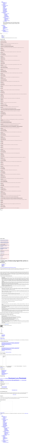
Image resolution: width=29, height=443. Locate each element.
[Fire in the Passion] (2, 150)
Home (2, 35)
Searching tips (2, 84)
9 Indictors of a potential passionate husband (6, 46)
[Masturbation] (2, 154)
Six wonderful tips (3, 54)
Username (1, 383)
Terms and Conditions (3, 130)
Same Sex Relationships (3, 181)
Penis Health (2, 185)
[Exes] (1, 116)
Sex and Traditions (3, 160)
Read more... (1, 48)
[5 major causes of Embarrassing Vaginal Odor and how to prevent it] (4, 240)
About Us (1, 147)
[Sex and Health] (2, 167)
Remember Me (2, 384)
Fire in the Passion (3, 151)
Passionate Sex (3, 335)
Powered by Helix (2, 412)
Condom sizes (2, 50)
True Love (1, 164)
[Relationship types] (2, 175)
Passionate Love (13, 378)
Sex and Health (2, 168)
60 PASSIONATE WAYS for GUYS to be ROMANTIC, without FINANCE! (11, 126)
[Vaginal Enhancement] (3, 70)
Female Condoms (2, 75)
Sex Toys (1, 88)
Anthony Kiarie (26, 413)
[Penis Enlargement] (2, 133)
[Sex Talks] (1, 255)
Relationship (9, 380)
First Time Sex (2, 92)
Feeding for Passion (3, 378)
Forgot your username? (4, 386)
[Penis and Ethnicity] (2, 192)
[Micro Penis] (2, 95)
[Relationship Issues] (2, 137)
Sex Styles (21, 380)
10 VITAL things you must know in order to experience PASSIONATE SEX (10, 343)
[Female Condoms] (2, 74)
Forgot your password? (4, 387)
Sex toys (3, 36)
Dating (1, 378)
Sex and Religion (2, 172)
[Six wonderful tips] (2, 53)
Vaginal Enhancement (3, 71)
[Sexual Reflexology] (2, 112)
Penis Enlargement (3, 134)
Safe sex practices (2, 206)
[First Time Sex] (2, 91)
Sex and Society (16, 380)
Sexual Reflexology (3, 113)
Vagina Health (3, 334)
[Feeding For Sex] (2, 57)
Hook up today (14, 394)
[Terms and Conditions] (3, 129)
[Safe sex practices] (2, 205)
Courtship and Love (3, 189)
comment (3, 265)
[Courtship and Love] (2, 188)
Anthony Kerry (2, 338)
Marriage (6, 378)
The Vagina (3, 37)
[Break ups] (1, 99)
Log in (1, 385)
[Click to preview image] (8, 267)
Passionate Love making (3, 105)
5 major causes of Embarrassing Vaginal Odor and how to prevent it (10, 109)
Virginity (1, 202)
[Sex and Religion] (2, 171)
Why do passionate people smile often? (6, 122)
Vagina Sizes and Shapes (4, 67)
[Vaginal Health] (2, 61)
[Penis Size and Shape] (3, 40)
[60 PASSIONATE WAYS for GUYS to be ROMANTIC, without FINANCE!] (4, 246)
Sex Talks (1, 143)
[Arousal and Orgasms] (3, 78)
